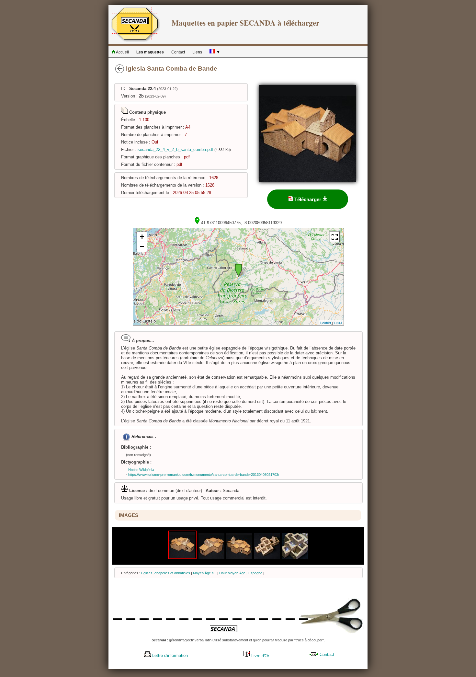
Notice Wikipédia (141, 470)
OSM (338, 322)
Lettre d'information (169, 655)
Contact (178, 52)
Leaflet (325, 322)
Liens (197, 52)
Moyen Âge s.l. (204, 573)
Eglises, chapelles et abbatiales (165, 573)
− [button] (142, 247)
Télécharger (308, 199)
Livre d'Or (259, 655)
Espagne (255, 573)
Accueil (122, 52)
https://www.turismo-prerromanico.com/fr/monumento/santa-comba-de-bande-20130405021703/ (203, 474)
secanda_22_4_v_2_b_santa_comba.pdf (175, 149)
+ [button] (142, 237)
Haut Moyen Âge (232, 573)
